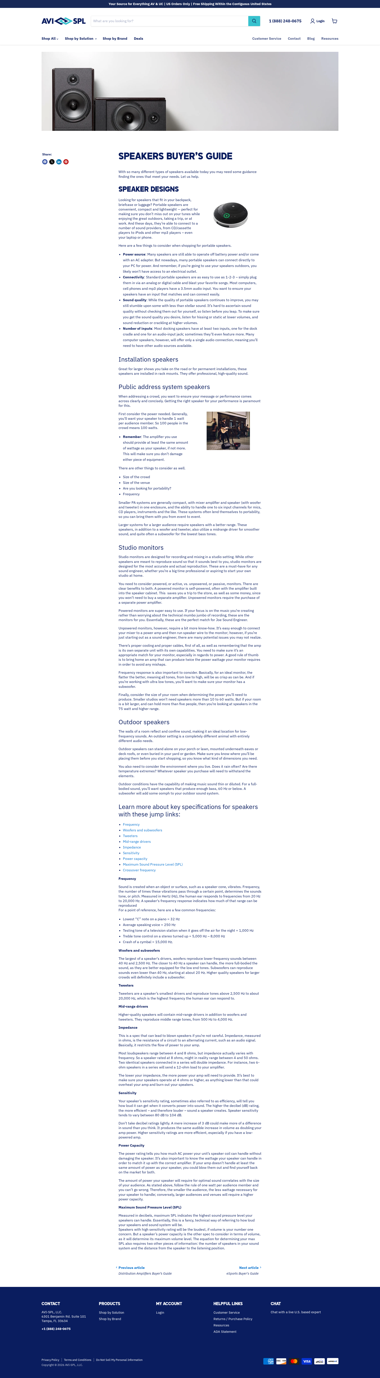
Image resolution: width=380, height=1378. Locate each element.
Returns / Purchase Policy (233, 1319)
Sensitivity (131, 853)
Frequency (131, 824)
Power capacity (135, 858)
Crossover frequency (139, 870)
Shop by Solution (79, 38)
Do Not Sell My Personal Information (119, 1360)
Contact (294, 38)
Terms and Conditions (77, 1360)
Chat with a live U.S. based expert (296, 1312)
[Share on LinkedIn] (59, 161)
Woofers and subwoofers (142, 830)
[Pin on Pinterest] (66, 161)
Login (160, 1312)
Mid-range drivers (137, 841)
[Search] (254, 21)
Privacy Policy (50, 1360)
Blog (311, 38)
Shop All (49, 38)
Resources (329, 38)
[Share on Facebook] (45, 161)
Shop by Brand (115, 38)
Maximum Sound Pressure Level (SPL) (153, 864)
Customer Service (266, 38)
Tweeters (130, 836)
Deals (138, 38)
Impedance (132, 847)
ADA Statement (225, 1331)
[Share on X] (52, 161)
